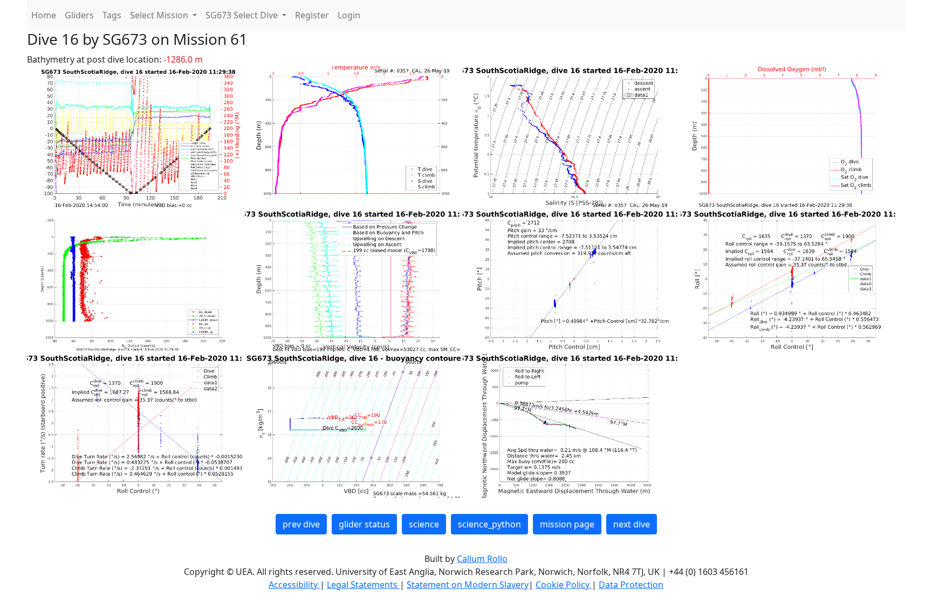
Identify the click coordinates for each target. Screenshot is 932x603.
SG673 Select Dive (242, 15)
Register (312, 15)
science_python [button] (489, 524)
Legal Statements (363, 585)
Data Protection (631, 585)
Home (43, 15)
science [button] (424, 524)
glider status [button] (364, 524)
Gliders (79, 15)
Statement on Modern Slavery (468, 585)
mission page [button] (567, 524)
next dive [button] (631, 524)
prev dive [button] (301, 524)
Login (349, 15)
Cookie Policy (564, 585)
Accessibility (294, 585)
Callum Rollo (482, 559)
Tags (111, 15)
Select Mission (160, 15)
